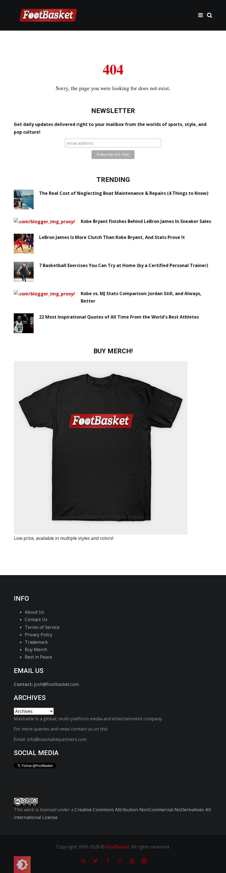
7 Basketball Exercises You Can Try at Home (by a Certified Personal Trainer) (123, 265)
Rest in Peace (38, 657)
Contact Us (36, 619)
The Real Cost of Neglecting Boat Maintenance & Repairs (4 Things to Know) (123, 193)
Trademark (36, 642)
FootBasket (117, 847)
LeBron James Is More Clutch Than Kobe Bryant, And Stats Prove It (112, 237)
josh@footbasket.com (56, 684)
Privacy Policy (38, 635)
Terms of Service (42, 627)
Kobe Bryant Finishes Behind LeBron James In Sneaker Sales (146, 221)
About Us (34, 612)
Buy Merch (36, 649)
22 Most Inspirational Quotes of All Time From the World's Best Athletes (119, 317)
